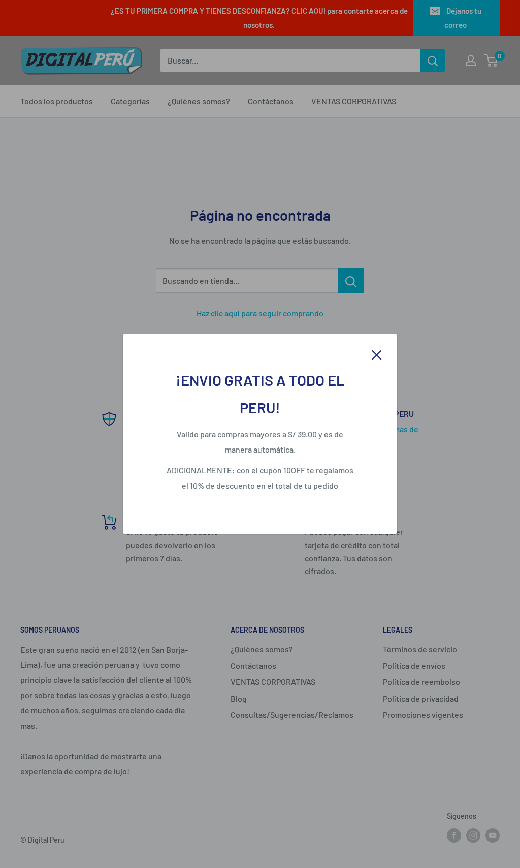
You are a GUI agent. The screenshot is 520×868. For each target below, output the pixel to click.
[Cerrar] (377, 354)
